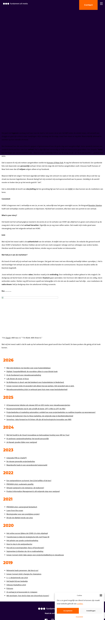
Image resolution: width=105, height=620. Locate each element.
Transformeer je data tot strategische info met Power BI (27, 537)
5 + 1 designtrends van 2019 (17, 577)
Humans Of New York (55, 162)
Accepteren (67, 611)
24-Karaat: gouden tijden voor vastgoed (21, 442)
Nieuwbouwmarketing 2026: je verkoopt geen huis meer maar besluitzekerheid (36, 389)
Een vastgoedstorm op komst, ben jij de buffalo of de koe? (28, 480)
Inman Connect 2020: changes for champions (23, 574)
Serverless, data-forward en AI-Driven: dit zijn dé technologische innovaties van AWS (38, 419)
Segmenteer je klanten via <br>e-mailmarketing (24, 551)
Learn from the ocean (14, 510)
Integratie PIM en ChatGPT (16, 458)
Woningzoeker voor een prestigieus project (22, 514)
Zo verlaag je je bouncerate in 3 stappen (21, 592)
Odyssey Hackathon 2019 (16, 585)
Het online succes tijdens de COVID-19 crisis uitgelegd (27, 533)
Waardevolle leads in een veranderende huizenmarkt (26, 465)
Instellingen (90, 611)
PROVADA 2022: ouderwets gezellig (19, 484)
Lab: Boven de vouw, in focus (17, 378)
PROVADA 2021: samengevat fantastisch (21, 507)
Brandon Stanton (95, 205)
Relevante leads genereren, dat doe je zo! (22, 570)
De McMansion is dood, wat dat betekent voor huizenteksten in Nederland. (35, 382)
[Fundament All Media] (52, 611)
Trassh (7, 338)
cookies (80, 603)
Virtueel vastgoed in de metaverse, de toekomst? (25, 488)
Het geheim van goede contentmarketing (22, 540)
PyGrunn (9, 588)
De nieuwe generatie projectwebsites (20, 461)
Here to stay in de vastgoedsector (19, 544)
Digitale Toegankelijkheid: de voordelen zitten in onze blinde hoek (32, 371)
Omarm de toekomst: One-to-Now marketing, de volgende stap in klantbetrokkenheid (39, 416)
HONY (70, 189)
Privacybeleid (79, 616)
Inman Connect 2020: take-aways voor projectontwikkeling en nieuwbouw (35, 555)
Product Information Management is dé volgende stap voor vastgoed (33, 491)
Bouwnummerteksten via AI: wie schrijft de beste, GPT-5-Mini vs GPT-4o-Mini (35, 408)
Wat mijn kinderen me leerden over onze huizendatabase (28, 368)
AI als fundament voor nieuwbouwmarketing (23, 375)
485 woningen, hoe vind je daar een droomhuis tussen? (27, 595)
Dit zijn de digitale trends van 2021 (19, 517)
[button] (101, 595)
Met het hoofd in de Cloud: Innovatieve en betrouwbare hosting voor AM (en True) (37, 435)
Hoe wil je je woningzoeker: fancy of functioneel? (25, 547)
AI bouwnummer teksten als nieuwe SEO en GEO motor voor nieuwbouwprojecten (38, 405)
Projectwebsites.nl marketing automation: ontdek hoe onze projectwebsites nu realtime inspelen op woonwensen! (50, 412)
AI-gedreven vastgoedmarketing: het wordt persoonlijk (27, 438)
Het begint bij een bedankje (17, 581)
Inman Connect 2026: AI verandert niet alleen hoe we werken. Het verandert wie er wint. (40, 386)
